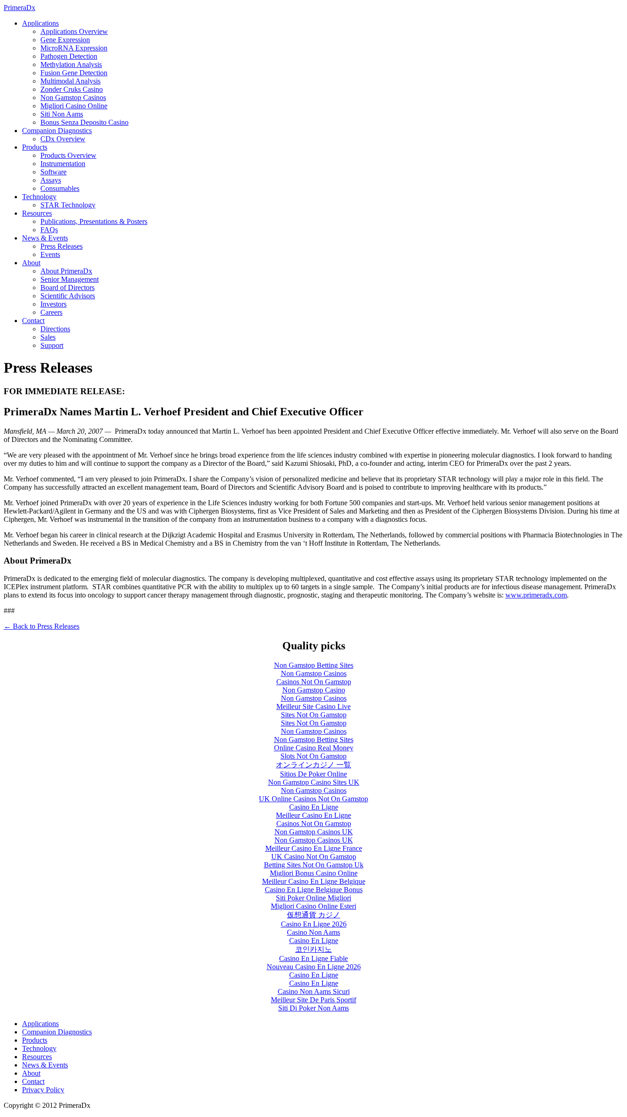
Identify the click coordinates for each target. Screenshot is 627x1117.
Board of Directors (67, 287)
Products (34, 147)
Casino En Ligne (313, 807)
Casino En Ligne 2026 (314, 924)
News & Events (45, 238)
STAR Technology (67, 205)
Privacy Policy (43, 1090)
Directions (55, 329)
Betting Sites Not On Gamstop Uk (314, 865)
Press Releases (61, 246)
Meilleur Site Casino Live (313, 706)
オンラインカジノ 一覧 (313, 765)
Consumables (59, 188)
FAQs (49, 230)
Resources (37, 213)
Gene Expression (65, 40)
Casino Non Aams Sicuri (314, 991)
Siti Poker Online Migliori (313, 898)
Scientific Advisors (67, 296)
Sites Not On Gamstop (314, 715)
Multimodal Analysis (70, 81)
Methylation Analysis (71, 64)
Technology (39, 197)
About (31, 263)
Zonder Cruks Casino (71, 89)
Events (50, 254)
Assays (50, 180)
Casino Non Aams (313, 932)
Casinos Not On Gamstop (313, 682)
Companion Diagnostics (57, 130)
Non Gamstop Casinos (73, 97)
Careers (51, 312)
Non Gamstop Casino (313, 690)
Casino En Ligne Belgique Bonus (314, 890)
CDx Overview (62, 139)
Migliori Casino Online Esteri (313, 906)
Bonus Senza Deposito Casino (84, 122)
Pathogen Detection (68, 56)
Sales (48, 337)
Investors (53, 304)
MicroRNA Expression (73, 48)
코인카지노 (313, 949)
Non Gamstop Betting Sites (313, 665)
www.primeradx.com (536, 595)
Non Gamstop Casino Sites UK (313, 782)
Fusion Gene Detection (73, 73)
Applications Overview (74, 31)
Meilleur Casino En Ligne (313, 815)
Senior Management (69, 279)
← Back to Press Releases (41, 626)
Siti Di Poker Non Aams (313, 1008)
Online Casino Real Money (313, 748)
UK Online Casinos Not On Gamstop (313, 799)
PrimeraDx (19, 7)
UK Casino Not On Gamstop (313, 856)
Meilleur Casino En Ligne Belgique (313, 881)
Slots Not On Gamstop (313, 756)
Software (53, 172)
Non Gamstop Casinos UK (313, 832)
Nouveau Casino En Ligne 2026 (314, 967)
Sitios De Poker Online (313, 774)
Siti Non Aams (61, 114)
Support (51, 345)
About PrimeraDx (66, 271)
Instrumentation (62, 164)
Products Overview (68, 155)
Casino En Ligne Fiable (313, 958)
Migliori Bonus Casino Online (314, 873)
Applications (40, 23)
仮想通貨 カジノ (313, 915)
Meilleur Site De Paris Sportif (313, 1000)
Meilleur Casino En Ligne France (313, 848)
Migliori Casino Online (73, 106)
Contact (33, 320)
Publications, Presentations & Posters (93, 221)
